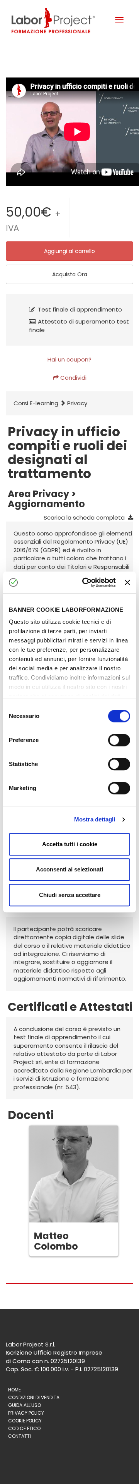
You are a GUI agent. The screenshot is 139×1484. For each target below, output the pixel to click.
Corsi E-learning (36, 403)
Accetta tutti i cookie (69, 844)
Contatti (19, 1436)
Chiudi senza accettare (69, 895)
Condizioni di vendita (33, 1397)
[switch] (119, 740)
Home (14, 1389)
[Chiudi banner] (127, 582)
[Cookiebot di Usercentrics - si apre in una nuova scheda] (86, 582)
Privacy (77, 403)
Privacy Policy (26, 1413)
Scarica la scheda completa (86, 517)
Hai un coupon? (69, 359)
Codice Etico (24, 1428)
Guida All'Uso (24, 1405)
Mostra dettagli (94, 819)
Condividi (72, 378)
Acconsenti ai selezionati (69, 869)
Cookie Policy (25, 1420)
